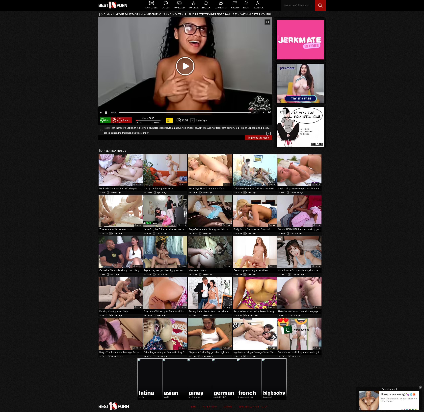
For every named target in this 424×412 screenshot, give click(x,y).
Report (126, 120)
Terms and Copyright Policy (253, 406)
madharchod (124, 132)
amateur (176, 127)
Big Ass (207, 127)
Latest (165, 7)
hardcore (121, 127)
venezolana (254, 127)
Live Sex (206, 7)
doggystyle (165, 127)
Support (227, 406)
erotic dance (110, 132)
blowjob (143, 127)
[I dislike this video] (113, 120)
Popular (193, 7)
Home (193, 406)
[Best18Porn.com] (113, 5)
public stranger (140, 132)
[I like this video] (105, 120)
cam (224, 127)
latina (130, 127)
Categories (151, 7)
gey (267, 127)
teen (112, 127)
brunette (153, 127)
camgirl (231, 127)
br (246, 127)
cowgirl (198, 127)
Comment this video (258, 137)
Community (221, 7)
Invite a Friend (210, 406)
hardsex (216, 127)
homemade (188, 127)
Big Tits (240, 127)
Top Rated (179, 7)
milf (136, 127)
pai (262, 127)
